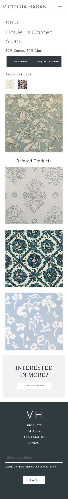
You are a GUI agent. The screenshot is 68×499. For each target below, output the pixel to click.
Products (34, 425)
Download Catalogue (34, 385)
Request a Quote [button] (48, 61)
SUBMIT (34, 480)
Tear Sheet (20, 61)
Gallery (34, 431)
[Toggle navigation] (60, 6)
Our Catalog (34, 437)
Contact (34, 443)
